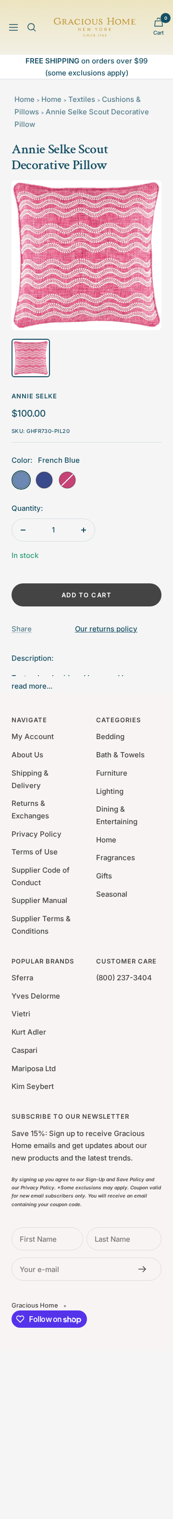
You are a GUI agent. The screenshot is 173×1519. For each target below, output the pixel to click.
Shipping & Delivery (30, 779)
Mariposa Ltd (34, 1068)
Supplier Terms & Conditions (41, 925)
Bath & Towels (120, 754)
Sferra (22, 977)
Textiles (81, 99)
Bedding (110, 736)
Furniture (111, 773)
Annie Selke (34, 396)
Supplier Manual (39, 900)
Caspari (24, 1050)
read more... (32, 686)
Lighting (110, 791)
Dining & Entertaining (116, 815)
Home (24, 99)
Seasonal (111, 894)
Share (22, 628)
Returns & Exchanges (30, 809)
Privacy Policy (37, 834)
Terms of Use (35, 851)
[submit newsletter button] (145, 1269)
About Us (27, 754)
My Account (33, 736)
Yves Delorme (36, 995)
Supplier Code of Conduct (41, 876)
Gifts (104, 875)
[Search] (31, 27)
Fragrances (115, 857)
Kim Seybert (33, 1086)
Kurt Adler (29, 1032)
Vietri (21, 1013)
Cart (158, 32)
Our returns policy (106, 628)
